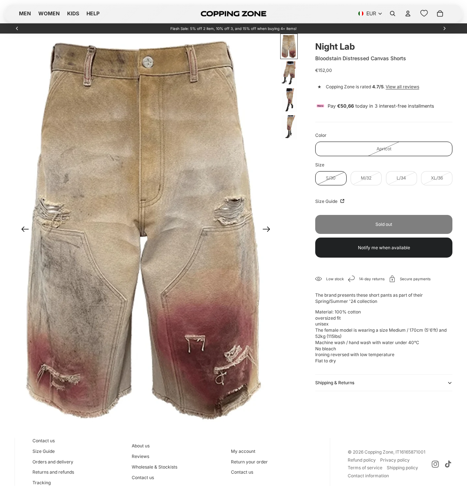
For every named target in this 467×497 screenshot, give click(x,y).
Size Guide (327, 201)
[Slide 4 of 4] (289, 127)
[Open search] (393, 13)
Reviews (140, 456)
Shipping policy (402, 467)
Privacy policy (395, 460)
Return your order (249, 462)
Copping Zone (378, 452)
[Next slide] (444, 28)
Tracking (41, 482)
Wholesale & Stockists (154, 467)
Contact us (43, 440)
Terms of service (365, 467)
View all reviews (402, 86)
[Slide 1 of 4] (289, 46)
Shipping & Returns (334, 382)
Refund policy (362, 460)
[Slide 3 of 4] (289, 100)
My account (243, 451)
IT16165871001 (410, 452)
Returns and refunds (53, 472)
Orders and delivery (52, 462)
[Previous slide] (17, 28)
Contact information (368, 475)
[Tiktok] (448, 464)
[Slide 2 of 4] (289, 73)
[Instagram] (435, 464)
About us (141, 445)
